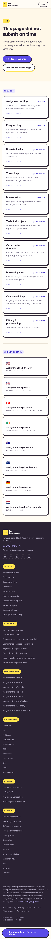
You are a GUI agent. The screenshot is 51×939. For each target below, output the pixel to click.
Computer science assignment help (18, 644)
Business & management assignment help (20, 639)
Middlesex (7, 735)
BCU (5, 749)
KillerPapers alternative (12, 787)
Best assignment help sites (14, 801)
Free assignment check (12, 831)
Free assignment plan (12, 821)
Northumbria (8, 739)
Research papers (10, 605)
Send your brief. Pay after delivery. (23, 933)
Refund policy (23, 911)
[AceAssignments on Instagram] (11, 556)
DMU (5, 767)
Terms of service (34, 907)
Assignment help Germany (14, 706)
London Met (8, 758)
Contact (6, 872)
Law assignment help (11, 634)
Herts (5, 730)
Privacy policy (9, 911)
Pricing (6, 849)
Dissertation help (10, 582)
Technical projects (11, 596)
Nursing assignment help (13, 630)
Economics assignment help (15, 662)
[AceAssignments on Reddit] (29, 556)
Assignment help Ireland (13, 692)
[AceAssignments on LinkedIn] (5, 556)
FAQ (4, 863)
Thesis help (7, 586)
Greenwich (7, 753)
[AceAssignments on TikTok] (23, 556)
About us (6, 868)
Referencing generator (12, 826)
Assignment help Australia (13, 696)
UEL (4, 763)
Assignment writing (11, 572)
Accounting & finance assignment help (19, 658)
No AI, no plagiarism (11, 854)
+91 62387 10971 (13, 546)
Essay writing (8, 577)
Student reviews (9, 859)
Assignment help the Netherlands (17, 710)
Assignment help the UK (12, 682)
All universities (8, 772)
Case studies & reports (12, 600)
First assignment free (12, 816)
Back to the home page (18, 67)
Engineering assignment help (15, 648)
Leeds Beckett (9, 744)
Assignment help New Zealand (15, 701)
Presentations (9, 591)
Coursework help (10, 610)
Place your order (18, 58)
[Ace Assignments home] (10, 4)
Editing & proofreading (12, 614)
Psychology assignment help (15, 653)
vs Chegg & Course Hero (13, 797)
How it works (8, 844)
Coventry (7, 725)
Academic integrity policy (13, 907)
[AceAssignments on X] (17, 556)
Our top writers (9, 835)
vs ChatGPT (8, 792)
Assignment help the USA (13, 677)
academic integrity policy (28, 901)
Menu (43, 4)
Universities (7, 840)
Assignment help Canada (13, 687)
